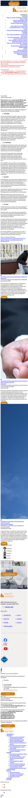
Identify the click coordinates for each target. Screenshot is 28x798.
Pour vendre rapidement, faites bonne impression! (18, 754)
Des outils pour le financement (19, 26)
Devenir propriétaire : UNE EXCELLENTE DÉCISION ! (20, 21)
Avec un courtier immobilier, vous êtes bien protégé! (17, 737)
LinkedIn (8, 555)
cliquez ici (9, 722)
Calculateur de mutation (20, 53)
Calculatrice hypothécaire (20, 51)
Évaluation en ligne (22, 54)
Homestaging (23, 47)
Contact (24, 55)
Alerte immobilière (22, 50)
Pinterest (8, 553)
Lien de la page (8, 684)
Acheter (24, 16)
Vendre (25, 33)
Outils (25, 48)
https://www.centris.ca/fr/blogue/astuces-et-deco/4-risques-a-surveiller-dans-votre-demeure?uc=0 (13, 240)
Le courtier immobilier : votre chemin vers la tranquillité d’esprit (17, 38)
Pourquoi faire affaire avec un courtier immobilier (18, 750)
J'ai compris (8, 725)
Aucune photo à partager (7, 560)
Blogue (25, 57)
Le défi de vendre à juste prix (19, 41)
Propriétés (23, 14)
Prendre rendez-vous (9, 574)
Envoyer (8, 693)
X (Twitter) (9, 551)
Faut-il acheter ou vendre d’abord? (18, 40)
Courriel (8, 558)
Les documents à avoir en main (19, 46)
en (18, 5)
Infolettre (6, 680)
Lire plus (4, 297)
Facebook (8, 548)
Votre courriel (7, 686)
